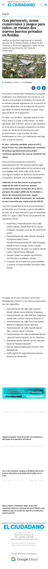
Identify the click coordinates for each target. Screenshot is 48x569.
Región (5, 14)
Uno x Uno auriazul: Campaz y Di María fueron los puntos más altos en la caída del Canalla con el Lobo (23, 473)
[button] (3, 4)
